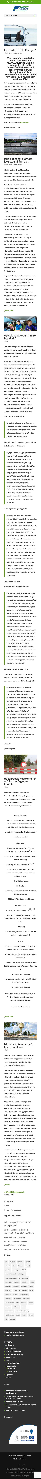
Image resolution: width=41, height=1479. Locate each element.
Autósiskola (9, 1345)
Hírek (6, 53)
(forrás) (7, 1185)
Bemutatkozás (10, 1366)
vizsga (18, 1315)
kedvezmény (8, 1290)
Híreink (8, 1378)
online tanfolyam (9, 1302)
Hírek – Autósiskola (12, 1210)
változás (31, 1315)
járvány (32, 1282)
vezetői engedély (9, 1315)
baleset (28, 1261)
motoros (15, 1294)
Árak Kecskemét (14, 1363)
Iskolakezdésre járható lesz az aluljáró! (18, 1046)
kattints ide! (24, 123)
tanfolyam (23, 1302)
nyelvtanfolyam (24, 1294)
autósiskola (20, 1261)
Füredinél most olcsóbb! (14, 1237)
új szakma (12, 1319)
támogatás (7, 1307)
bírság (14, 1266)
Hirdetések (9, 1201)
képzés (31, 1290)
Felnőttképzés (10, 1348)
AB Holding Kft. (24, 1476)
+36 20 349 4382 (15, 2)
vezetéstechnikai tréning (22, 1311)
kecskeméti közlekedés (27, 1286)
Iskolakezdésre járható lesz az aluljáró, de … (18, 160)
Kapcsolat (9, 1375)
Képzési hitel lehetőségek (14, 1335)
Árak (7, 1361)
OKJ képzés (26, 1298)
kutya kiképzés (23, 1290)
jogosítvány (25, 1282)
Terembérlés (10, 1357)
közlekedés (8, 1294)
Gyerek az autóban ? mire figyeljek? (20, 337)
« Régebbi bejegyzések (14, 1192)
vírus (6, 1319)
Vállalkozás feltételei (19, 1459)
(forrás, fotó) (8, 311)
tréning (31, 1302)
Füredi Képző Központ (11, 1278)
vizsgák (24, 1315)
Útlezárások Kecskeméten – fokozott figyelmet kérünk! (20, 781)
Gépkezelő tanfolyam (13, 1351)
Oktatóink (11, 1368)
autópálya (12, 1261)
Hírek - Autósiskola (15, 53)
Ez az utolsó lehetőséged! (20, 50)
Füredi (24, 1270)
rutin (17, 1302)
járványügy (8, 1286)
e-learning (7, 1270)
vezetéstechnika (9, 1311)
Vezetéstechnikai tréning (14, 1354)
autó (6, 1261)
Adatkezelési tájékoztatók (16, 1455)
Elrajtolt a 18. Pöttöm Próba (16, 1249)
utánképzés (16, 1307)
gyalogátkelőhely (23, 1278)
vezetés (23, 1307)
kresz (15, 1290)
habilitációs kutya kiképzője (12, 1282)
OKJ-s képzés (17, 1298)
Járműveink (12, 1372)
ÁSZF (29, 1455)
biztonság (7, 1266)
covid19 (28, 1266)
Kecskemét (16, 1286)
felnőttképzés (16, 1270)
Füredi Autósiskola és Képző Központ (15, 1274)
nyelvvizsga (8, 1298)
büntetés (20, 1266)
